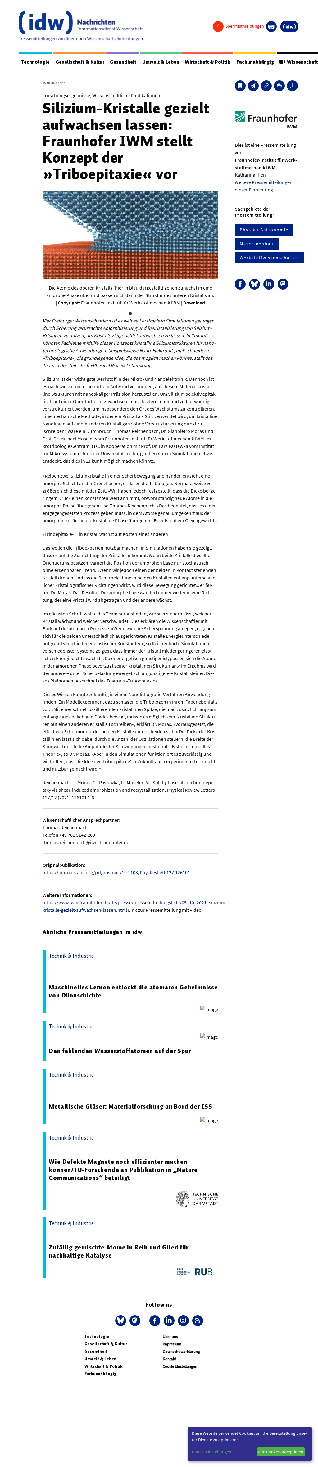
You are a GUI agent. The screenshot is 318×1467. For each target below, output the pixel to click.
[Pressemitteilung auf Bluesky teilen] (254, 284)
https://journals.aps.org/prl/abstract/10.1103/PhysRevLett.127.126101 (116, 872)
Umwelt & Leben (160, 62)
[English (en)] (271, 26)
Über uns (170, 1336)
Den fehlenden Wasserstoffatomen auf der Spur (120, 1050)
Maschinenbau (257, 243)
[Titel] (240, 85)
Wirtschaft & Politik (207, 62)
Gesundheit (123, 62)
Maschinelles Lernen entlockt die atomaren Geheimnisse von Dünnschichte (133, 991)
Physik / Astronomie (264, 229)
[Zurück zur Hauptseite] (289, 26)
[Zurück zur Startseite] (81, 26)
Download (194, 302)
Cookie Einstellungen (180, 1366)
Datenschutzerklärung (181, 1351)
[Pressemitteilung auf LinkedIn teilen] (268, 284)
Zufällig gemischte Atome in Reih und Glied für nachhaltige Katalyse (119, 1251)
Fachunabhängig (255, 62)
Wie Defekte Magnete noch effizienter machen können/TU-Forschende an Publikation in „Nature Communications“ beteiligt (123, 1169)
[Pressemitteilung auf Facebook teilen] (240, 284)
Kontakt (169, 1358)
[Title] (266, 85)
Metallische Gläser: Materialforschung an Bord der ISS (130, 1106)
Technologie (35, 62)
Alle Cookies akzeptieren (280, 1452)
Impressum (172, 1344)
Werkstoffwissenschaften (269, 257)
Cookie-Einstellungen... (213, 1452)
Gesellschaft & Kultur (80, 62)
